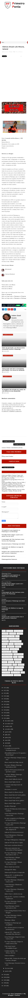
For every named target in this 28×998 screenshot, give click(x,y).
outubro (7, 726)
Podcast (5, 669)
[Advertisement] (14, 25)
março (7, 746)
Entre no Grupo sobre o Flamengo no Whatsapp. (14, 298)
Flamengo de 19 (14, 649)
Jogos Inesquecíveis (8, 659)
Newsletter (21, 664)
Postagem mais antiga (19, 444)
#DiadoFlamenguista (8, 556)
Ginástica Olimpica (7, 656)
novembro (8, 723)
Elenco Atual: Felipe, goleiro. (13, 803)
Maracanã (11, 662)
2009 (5, 980)
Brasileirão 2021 (18, 630)
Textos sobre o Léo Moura (8, 284)
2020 (5, 696)
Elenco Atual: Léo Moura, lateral (14, 792)
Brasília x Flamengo (10, 806)
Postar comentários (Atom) (14, 447)
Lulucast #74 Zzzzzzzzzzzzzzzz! (14, 832)
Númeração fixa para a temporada (14, 872)
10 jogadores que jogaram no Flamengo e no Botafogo (11, 575)
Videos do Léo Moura (7, 286)
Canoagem (5, 633)
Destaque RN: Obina (10, 869)
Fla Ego (11, 643)
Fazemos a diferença (15, 641)
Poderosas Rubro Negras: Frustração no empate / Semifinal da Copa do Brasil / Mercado (13, 486)
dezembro (8, 720)
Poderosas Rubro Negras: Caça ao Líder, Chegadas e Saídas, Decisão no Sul (13, 490)
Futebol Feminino (18, 654)
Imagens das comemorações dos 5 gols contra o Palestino (13, 617)
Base (4, 630)
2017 (5, 704)
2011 (5, 974)
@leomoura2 (8, 269)
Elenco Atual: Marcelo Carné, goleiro (15, 795)
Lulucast (5, 662)
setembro (8, 729)
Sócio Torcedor (15, 672)
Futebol (15, 651)
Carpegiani (12, 633)
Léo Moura (19, 51)
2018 (5, 701)
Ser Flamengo (6, 672)
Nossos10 (5, 667)
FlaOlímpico (6, 649)
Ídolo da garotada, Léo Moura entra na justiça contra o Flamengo (13, 348)
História (21, 656)
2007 (5, 985)
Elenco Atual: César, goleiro (12, 797)
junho (6, 737)
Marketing (18, 662)
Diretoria (5, 638)
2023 (5, 687)
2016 (5, 707)
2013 (5, 715)
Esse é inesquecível (14, 638)
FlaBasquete (11, 646)
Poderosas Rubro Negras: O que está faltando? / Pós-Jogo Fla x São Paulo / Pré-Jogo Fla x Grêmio (13, 476)
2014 (5, 712)
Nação (14, 664)
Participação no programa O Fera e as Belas (13, 480)
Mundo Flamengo (7, 664)
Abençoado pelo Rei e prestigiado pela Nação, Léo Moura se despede (13, 369)
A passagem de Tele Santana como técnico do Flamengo (13, 593)
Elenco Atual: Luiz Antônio (12, 867)
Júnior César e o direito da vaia (13, 894)
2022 (5, 690)
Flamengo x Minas (10, 920)
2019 (5, 698)
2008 (5, 983)
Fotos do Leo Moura (7, 288)
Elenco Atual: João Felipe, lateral (14, 762)
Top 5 (22, 672)
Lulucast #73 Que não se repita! (14, 842)
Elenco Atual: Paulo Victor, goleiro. (14, 800)
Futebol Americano (7, 654)
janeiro (7, 971)
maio (6, 740)
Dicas (17, 636)
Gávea (15, 656)
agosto (7, 732)
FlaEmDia (18, 646)
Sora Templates (16, 993)
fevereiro (8, 968)
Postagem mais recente (8, 441)
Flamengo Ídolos (7, 651)
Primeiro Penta (18, 669)
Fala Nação (5, 641)
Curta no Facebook (10, 274)
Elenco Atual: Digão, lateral (12, 782)
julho (6, 734)
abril (6, 743)
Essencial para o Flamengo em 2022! (13, 544)
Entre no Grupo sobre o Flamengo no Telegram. (14, 296)
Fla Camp (5, 643)
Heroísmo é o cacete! (11, 789)
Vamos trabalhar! (9, 955)
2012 (5, 718)
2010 (5, 977)
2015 (5, 710)
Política (10, 669)
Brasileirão (9, 630)
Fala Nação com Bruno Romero (14, 845)
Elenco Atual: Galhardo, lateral (13, 779)
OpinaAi (11, 667)
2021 (5, 693)
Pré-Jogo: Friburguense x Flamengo (15, 839)
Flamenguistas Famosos (9, 559)
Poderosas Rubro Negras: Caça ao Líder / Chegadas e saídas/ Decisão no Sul (14, 483)
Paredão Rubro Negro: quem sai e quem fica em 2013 (12, 584)
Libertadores (18, 659)
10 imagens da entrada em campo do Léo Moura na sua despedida (13, 390)
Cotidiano (19, 633)
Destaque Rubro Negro (8, 636)
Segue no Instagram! (7, 294)
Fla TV (4, 646)
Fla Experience (18, 643)
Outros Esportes (19, 667)
